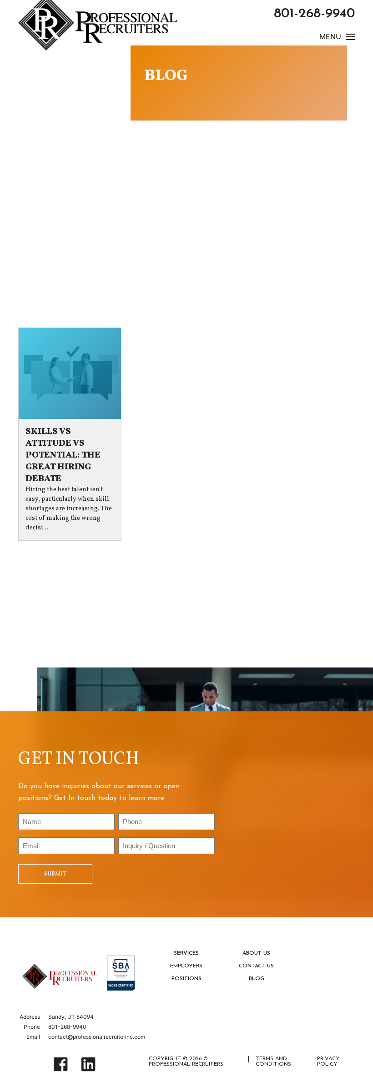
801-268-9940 (314, 14)
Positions (186, 978)
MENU (330, 37)
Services (186, 953)
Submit (55, 874)
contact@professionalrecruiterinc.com (96, 1036)
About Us (256, 953)
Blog (256, 978)
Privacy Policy (328, 1061)
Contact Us (256, 966)
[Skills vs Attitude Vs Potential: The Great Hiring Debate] (70, 373)
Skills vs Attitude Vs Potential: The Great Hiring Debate (63, 455)
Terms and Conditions (273, 1061)
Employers (186, 966)
